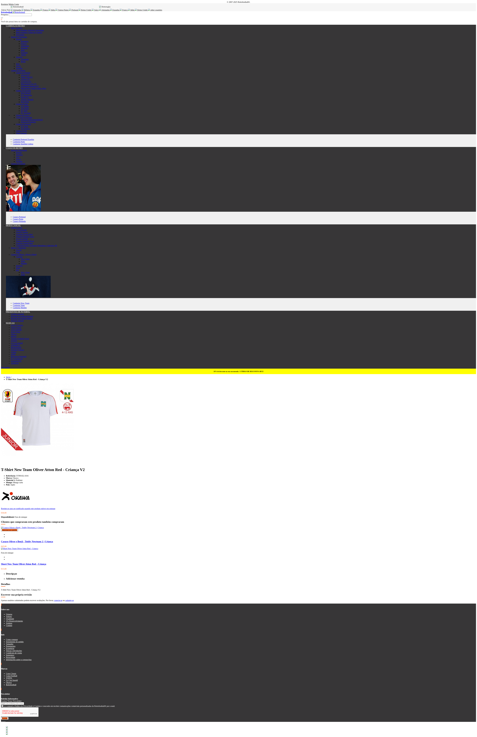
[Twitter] (2, 721)
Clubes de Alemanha (24, 117)
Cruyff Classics (22, 232)
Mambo (24, 263)
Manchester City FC (29, 84)
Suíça (96, 10)
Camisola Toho (19, 305)
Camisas (19, 257)
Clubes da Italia (22, 104)
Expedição (10, 648)
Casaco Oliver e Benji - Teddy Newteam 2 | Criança (27, 541)
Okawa (14, 334)
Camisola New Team (21, 303)
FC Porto (24, 126)
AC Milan (25, 106)
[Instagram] (3, 721)
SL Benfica (25, 129)
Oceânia (19, 68)
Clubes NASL (21, 131)
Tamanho (9, 644)
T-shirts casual (16, 228)
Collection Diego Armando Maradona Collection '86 (36, 246)
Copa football (21, 230)
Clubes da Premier (23, 73)
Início (8, 377)
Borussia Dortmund (18, 356)
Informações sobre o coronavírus (19, 660)
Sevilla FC (25, 97)
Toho (23, 261)
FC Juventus (26, 113)
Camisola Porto (19, 142)
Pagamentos (10, 646)
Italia (23, 50)
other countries (156, 10)
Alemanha (17, 10)
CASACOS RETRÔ (14, 148)
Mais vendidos (16, 28)
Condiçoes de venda (14, 653)
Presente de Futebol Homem (22, 316)
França (45, 10)
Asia (18, 64)
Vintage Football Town (25, 237)
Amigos (9, 623)
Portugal (75, 10)
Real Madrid (26, 93)
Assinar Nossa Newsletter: (11, 701)
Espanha (36, 10)
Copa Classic (16, 327)
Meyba (13, 336)
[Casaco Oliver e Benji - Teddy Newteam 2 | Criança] (22, 528)
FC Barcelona (26, 95)
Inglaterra (24, 41)
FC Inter (24, 111)
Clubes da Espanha (23, 91)
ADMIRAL (15, 345)
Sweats (18, 250)
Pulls (18, 252)
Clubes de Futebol (18, 70)
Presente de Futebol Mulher (22, 318)
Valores (9, 616)
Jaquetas (19, 266)
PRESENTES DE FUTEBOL (18, 312)
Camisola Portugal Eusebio (23, 139)
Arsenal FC (25, 75)
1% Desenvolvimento (14, 621)
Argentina (25, 59)
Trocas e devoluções (14, 651)
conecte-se (58, 600)
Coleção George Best (24, 234)
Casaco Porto (18, 219)
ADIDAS (15, 363)
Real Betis (25, 102)
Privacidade (10, 657)
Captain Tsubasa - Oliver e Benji (24, 254)
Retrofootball (16, 348)
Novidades (20, 35)
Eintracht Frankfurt (28, 122)
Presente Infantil (17, 321)
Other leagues (21, 133)
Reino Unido (86, 10)
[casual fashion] (28, 297)
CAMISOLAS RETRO (15, 26)
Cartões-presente (17, 314)
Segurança (10, 655)
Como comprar (12, 639)
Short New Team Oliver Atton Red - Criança (23, 564)
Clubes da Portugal (23, 124)
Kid (17, 270)
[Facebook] (1, 721)
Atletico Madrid (27, 100)
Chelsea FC (25, 79)
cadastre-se (69, 600)
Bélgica (27, 10)
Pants (18, 268)
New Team (25, 259)
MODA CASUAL (13, 225)
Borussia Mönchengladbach (32, 120)
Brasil (23, 62)
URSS (23, 55)
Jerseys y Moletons (18, 248)
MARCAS (10, 323)
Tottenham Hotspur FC (30, 86)
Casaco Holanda (19, 221)
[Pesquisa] (2, 17)
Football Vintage (17, 350)
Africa (18, 66)
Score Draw (15, 332)
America (19, 57)
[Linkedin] (4, 721)
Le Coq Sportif (22, 239)
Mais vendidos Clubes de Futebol (29, 32)
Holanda (24, 48)
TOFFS (14, 341)
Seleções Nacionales (19, 37)
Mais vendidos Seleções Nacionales (30, 30)
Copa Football (11, 676)
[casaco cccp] (23, 210)
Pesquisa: (4, 15)
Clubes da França (23, 115)
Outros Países (63, 10)
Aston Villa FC (27, 77)
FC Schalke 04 (17, 359)
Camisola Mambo (20, 308)
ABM (13, 354)
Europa (19, 39)
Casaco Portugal (19, 217)
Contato (9, 625)
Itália (53, 10)
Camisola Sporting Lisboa (23, 144)
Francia (24, 44)
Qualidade (10, 619)
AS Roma (25, 108)
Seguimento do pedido (15, 642)
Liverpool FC (26, 82)
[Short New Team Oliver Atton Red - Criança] (19, 549)
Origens (9, 614)
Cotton (13, 352)
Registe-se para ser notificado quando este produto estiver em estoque (28, 509)
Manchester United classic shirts (33, 88)
